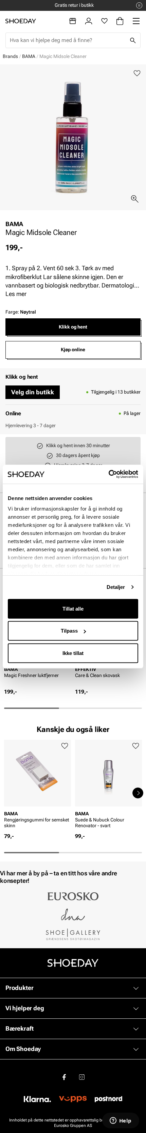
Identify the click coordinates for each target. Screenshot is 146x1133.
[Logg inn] (88, 21)
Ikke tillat (73, 653)
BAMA (28, 56)
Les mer (15, 293)
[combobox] (67, 40)
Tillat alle (73, 608)
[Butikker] (72, 21)
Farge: (20, 312)
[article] (37, 786)
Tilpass (69, 631)
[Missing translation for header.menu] (136, 21)
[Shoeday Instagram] (82, 1077)
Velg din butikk (32, 392)
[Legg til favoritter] (137, 73)
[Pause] (139, 5)
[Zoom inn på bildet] (135, 199)
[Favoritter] (104, 21)
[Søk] (132, 40)
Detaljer (116, 587)
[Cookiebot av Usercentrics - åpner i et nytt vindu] (108, 474)
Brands (10, 56)
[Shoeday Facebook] (64, 1077)
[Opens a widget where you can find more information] (120, 1121)
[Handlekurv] (120, 21)
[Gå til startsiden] (20, 21)
